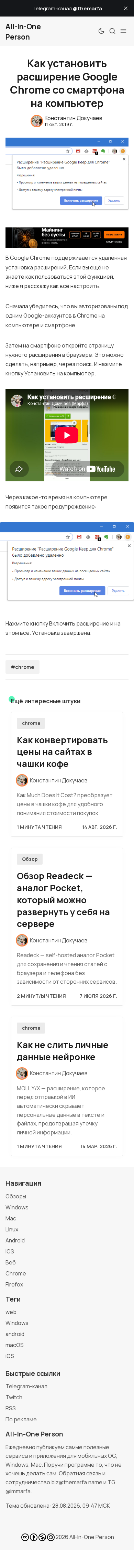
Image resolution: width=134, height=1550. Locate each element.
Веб (10, 1262)
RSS (10, 1408)
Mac (10, 1218)
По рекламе (21, 1419)
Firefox (14, 1284)
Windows (17, 1207)
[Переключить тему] (101, 31)
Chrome (15, 1273)
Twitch (13, 1397)
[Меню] (123, 31)
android (14, 1334)
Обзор (30, 859)
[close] (125, 8)
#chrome (22, 667)
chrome (31, 723)
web (10, 1312)
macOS (14, 1345)
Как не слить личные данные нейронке (63, 1051)
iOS (9, 1251)
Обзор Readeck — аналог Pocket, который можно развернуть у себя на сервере (63, 900)
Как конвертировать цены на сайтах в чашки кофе (62, 752)
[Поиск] (112, 31)
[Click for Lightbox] (67, 565)
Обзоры (15, 1196)
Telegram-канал (26, 1386)
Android (15, 1240)
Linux (11, 1229)
